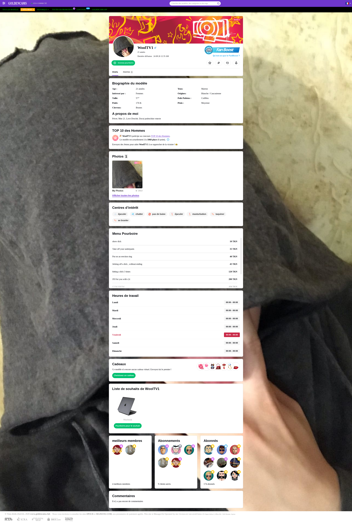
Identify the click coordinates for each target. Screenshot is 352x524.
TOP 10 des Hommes (160, 136)
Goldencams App (99, 10)
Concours (81, 10)
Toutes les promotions (62, 10)
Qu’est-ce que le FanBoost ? (226, 56)
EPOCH (90, 514)
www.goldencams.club (40, 514)
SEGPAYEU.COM (104, 514)
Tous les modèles (10, 10)
